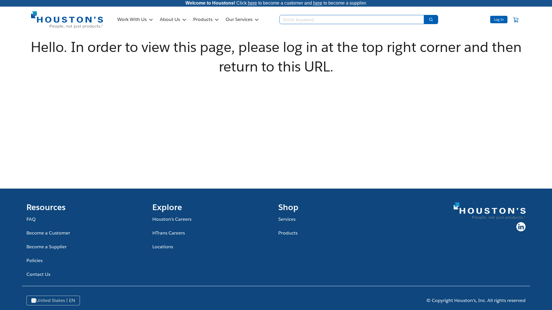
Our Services (239, 19)
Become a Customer (48, 233)
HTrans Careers (168, 233)
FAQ (31, 219)
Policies (34, 260)
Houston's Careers (171, 219)
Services (287, 219)
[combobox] (349, 19)
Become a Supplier (46, 247)
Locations (162, 247)
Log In (499, 19)
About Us (170, 19)
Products (202, 19)
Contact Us (38, 274)
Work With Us (132, 19)
